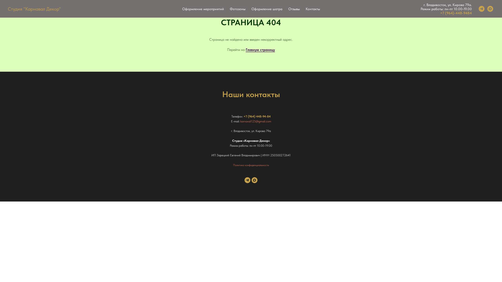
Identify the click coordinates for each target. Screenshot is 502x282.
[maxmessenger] (490, 9)
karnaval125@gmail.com (255, 121)
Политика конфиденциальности (251, 165)
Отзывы (294, 9)
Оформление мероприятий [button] (203, 9)
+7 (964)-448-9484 (456, 13)
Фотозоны (238, 9)
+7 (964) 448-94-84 (257, 116)
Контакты (313, 9)
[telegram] (482, 9)
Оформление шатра (266, 9)
